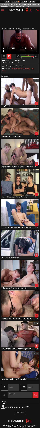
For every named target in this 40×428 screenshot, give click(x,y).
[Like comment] (23, 407)
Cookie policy (22, 426)
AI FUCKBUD (32, 1)
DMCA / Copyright (8, 425)
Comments (4, 56)
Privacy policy (11, 426)
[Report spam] (28, 407)
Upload (30, 426)
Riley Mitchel (16, 69)
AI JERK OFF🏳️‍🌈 (15, 1)
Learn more (25, 6)
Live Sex (7, 1)
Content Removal (30, 425)
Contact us (19, 425)
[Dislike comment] (27, 407)
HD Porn (24, 1)
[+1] (2, 10)
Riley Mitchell (25, 69)
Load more (20, 412)
